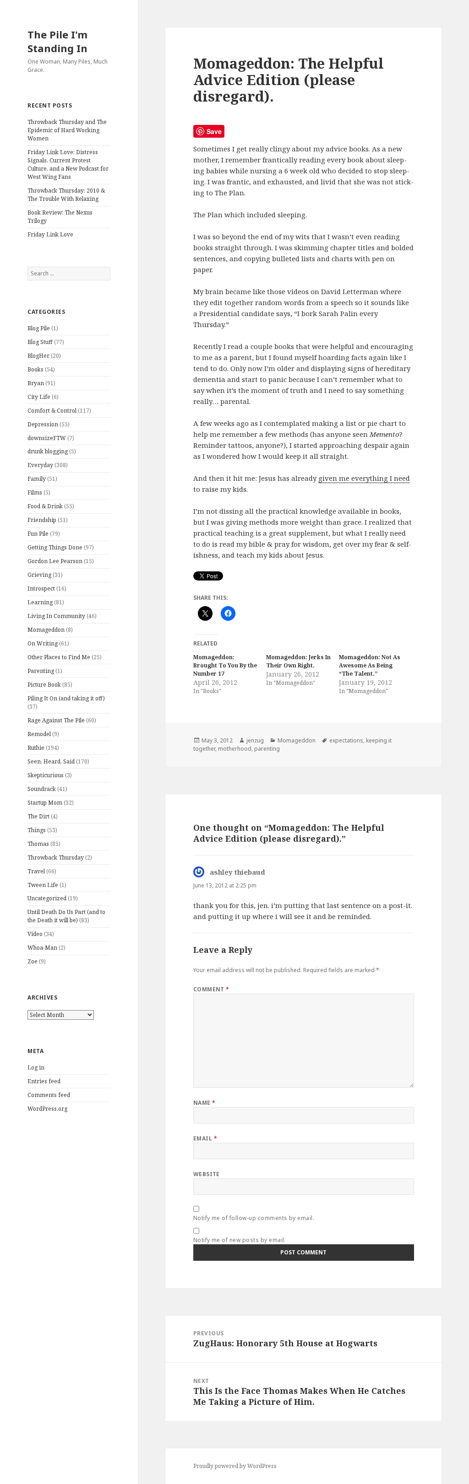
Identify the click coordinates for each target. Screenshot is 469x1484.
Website (206, 1174)
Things (36, 830)
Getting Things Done (54, 547)
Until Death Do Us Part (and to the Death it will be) (66, 916)
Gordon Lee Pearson (54, 561)
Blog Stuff (40, 342)
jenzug (255, 740)
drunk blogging (47, 451)
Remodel (39, 734)
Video (35, 934)
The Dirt (38, 816)
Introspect (41, 588)
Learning (40, 602)
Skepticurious (45, 775)
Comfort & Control (51, 410)
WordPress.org (47, 1109)
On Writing (42, 643)
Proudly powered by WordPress (235, 1466)
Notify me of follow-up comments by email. (254, 1218)
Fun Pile (38, 534)
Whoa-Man (42, 948)
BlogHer (38, 356)
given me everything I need (364, 478)
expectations (346, 740)
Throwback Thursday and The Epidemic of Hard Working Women (67, 130)
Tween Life (42, 885)
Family (36, 479)
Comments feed (48, 1095)
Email (205, 1138)
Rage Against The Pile (56, 720)
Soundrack (41, 789)
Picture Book (44, 684)
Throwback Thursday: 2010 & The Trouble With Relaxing (66, 195)
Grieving (39, 575)
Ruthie (35, 748)
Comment (211, 989)
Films (34, 492)
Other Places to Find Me (58, 657)
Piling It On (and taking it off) (66, 698)
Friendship (41, 520)
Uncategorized (46, 898)
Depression (42, 424)
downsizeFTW (46, 438)
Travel (36, 871)
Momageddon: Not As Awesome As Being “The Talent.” (369, 665)
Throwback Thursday (55, 857)
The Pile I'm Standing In (57, 41)
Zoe (32, 961)
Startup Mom (44, 803)
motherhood (234, 749)
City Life (38, 397)
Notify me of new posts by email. (239, 1240)
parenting (267, 749)
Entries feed (43, 1081)
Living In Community (56, 616)
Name (204, 1103)
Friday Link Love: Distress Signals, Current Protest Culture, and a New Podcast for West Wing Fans (68, 164)
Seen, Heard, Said (51, 761)
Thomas (38, 844)
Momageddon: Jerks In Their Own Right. (298, 661)
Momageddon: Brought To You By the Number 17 (225, 665)
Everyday (40, 465)
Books (35, 369)
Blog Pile (38, 328)
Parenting (40, 671)
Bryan (35, 383)
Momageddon (46, 630)
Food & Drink (45, 506)
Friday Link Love (50, 234)
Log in (35, 1067)
